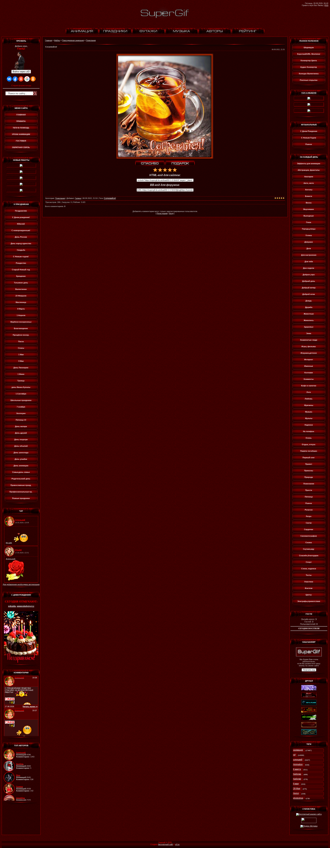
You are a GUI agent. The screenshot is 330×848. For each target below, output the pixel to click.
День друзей (21, 433)
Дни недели (308, 268)
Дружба (308, 307)
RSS (326, 5)
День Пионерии (20, 368)
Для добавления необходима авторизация (21, 584)
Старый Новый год (21, 270)
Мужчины (308, 405)
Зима (308, 333)
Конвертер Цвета (309, 60)
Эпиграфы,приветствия (308, 601)
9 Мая (21, 361)
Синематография (308, 536)
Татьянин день (21, 283)
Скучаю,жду (308, 549)
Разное (308, 144)
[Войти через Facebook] (15, 78)
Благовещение (21, 328)
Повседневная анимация (73, 40)
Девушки (308, 242)
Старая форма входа (21, 85)
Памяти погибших (308, 451)
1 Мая (21, 355)
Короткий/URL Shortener (308, 54)
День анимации (21, 466)
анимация (298, 750)
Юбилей (21, 224)
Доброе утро (309, 275)
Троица (20, 381)
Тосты (308, 575)
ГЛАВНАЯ (21, 115)
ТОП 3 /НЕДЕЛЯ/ (308, 93)
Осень (309, 438)
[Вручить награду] (180, 163)
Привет (308, 464)
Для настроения (308, 255)
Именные (308, 366)
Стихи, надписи (308, 569)
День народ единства (21, 243)
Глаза (308, 222)
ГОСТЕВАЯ (21, 141)
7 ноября (21, 407)
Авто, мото (309, 183)
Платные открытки (308, 80)
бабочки (297, 779)
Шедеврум (309, 47)
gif (294, 755)
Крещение (21, 276)
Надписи (309, 425)
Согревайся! (110, 198)
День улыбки (21, 459)
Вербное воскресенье (20, 322)
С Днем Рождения (308, 131)
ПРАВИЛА (21, 121)
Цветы (309, 595)
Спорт (309, 562)
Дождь (308, 301)
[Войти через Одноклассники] (33, 78)
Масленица (21, 302)
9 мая (296, 783)
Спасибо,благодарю (308, 556)
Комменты (309, 379)
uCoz (177, 844)
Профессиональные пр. (20, 492)
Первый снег (308, 457)
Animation (298, 764)
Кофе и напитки (308, 386)
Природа (308, 477)
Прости (308, 490)
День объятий (21, 446)
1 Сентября (21, 394)
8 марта (297, 769)
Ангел (296, 793)
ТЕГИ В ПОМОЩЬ (21, 128)
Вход (171, 213)
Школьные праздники (20, 400)
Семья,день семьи (21, 472)
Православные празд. (20, 485)
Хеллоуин (21, 413)
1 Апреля (21, 315)
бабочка (297, 774)
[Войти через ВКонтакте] (9, 78)
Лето (308, 392)
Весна (308, 203)
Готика (309, 235)
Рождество (21, 263)
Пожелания (91, 40)
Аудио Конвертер (308, 67)
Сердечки (308, 529)
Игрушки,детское (309, 353)
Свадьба (21, 250)
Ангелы (308, 190)
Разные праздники (21, 498)
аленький (297, 759)
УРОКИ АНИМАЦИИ (21, 134)
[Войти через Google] (27, 79)
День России (21, 237)
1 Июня (21, 374)
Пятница (309, 497)
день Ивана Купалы (21, 387)
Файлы (57, 40)
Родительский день (21, 479)
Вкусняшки (308, 209)
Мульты (308, 418)
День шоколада (21, 453)
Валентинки (21, 289)
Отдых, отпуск (308, 444)
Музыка (308, 412)
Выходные (309, 216)
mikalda (12, 606)
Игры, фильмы (308, 346)
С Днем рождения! (21, 217)
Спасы (21, 348)
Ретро (308, 516)
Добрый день (308, 281)
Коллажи (308, 373)
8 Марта (21, 309)
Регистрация (162, 213)
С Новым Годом (308, 138)
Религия (308, 510)
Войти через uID (21, 71)
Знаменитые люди (308, 340)
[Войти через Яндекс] (21, 78)
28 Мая (296, 788)
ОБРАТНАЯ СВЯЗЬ (21, 147)
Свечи (309, 523)
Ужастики (308, 582)
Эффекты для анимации (308, 163)
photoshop (298, 798)
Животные (309, 314)
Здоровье (308, 327)
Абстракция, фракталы (309, 170)
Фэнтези (308, 588)
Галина (78, 198)
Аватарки (308, 177)
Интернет (308, 359)
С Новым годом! (21, 257)
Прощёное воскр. (21, 335)
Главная (48, 40)
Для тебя (309, 261)
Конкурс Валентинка (308, 74)
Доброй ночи (308, 294)
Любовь (308, 399)
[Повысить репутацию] (149, 163)
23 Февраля (20, 296)
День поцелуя (21, 439)
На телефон (308, 431)
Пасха (21, 341)
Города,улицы (308, 229)
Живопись (309, 320)
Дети (308, 248)
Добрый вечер (309, 288)
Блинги (308, 196)
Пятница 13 (21, 420)
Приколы (308, 471)
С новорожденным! (21, 230)
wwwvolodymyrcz (25, 606)
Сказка (308, 542)
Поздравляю (21, 211)
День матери (21, 426)
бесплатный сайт (165, 844)
